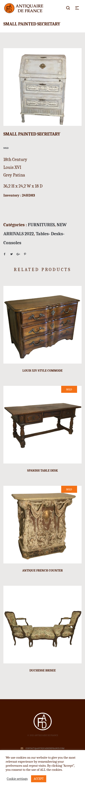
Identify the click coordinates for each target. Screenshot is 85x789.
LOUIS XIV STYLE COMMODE (42, 371)
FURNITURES (41, 224)
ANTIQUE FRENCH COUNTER (42, 570)
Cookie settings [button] (17, 779)
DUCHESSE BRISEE (42, 670)
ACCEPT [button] (39, 778)
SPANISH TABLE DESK (42, 470)
